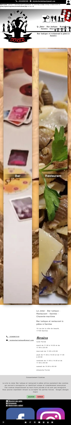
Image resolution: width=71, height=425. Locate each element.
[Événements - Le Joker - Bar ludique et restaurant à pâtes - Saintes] (60, 20)
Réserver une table (15, 401)
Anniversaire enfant (15, 405)
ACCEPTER (31, 396)
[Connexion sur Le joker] (68, 4)
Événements (12, 403)
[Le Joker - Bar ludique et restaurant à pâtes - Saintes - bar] (46, 20)
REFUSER (40, 396)
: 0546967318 (22, 1)
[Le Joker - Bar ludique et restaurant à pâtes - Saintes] (53, 20)
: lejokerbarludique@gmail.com (43, 1)
